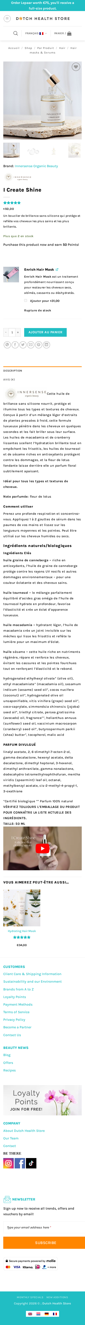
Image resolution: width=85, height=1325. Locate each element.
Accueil (14, 48)
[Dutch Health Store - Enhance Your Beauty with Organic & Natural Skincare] (42, 18)
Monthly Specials (30, 1297)
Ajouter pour (44, 301)
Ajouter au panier (46, 332)
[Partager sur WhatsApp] (7, 344)
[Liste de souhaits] (76, 67)
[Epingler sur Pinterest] (38, 344)
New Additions (57, 1297)
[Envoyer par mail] (30, 344)
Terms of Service (16, 1012)
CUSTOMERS (14, 967)
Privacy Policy (14, 1020)
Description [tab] (12, 370)
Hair (62, 48)
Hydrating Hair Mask (22, 931)
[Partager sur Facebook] (15, 344)
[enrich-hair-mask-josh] (11, 274)
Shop (28, 48)
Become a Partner (17, 1027)
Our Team (11, 1138)
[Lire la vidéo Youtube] (42, 848)
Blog (6, 1055)
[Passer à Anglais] (30, 1314)
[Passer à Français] (55, 1314)
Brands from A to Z (18, 989)
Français (32, 33)
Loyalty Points (14, 997)
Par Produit (45, 48)
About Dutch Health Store (24, 1131)
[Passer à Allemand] (46, 1314)
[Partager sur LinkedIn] (46, 344)
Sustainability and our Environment (32, 981)
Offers (8, 1063)
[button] (7, 18)
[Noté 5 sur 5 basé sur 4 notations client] (42, 202)
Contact (9, 1146)
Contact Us (12, 1035)
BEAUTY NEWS (16, 1048)
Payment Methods (17, 1004)
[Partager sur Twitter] (23, 344)
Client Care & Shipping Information (32, 974)
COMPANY (11, 1123)
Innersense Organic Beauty (36, 166)
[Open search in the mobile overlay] (16, 33)
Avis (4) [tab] (9, 379)
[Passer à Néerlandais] (38, 1314)
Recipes (9, 1070)
